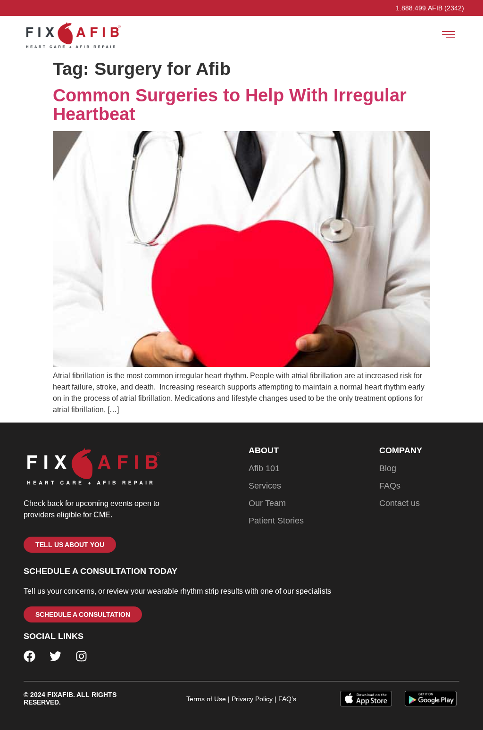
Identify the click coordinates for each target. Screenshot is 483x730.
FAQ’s (286, 699)
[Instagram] (81, 656)
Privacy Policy (252, 699)
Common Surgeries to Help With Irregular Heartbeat (230, 104)
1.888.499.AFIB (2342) (430, 8)
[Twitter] (55, 656)
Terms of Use (206, 699)
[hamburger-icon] (448, 36)
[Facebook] (29, 656)
